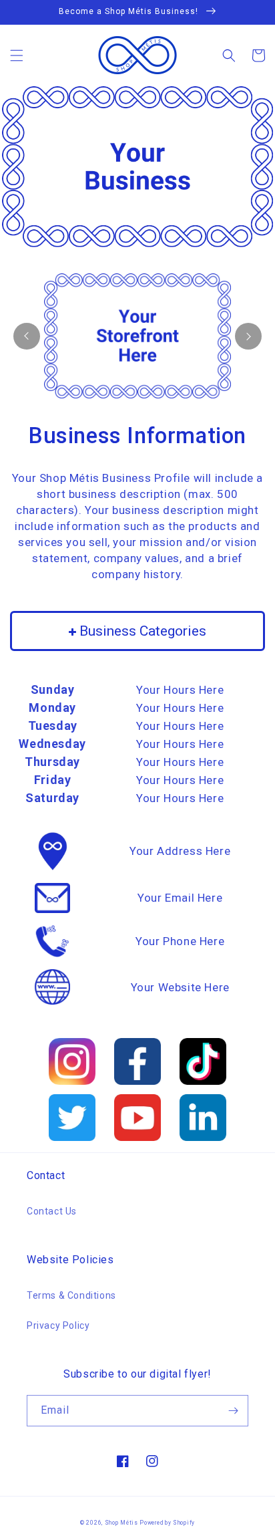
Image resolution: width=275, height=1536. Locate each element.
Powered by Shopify (167, 1522)
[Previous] (26, 336)
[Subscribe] (233, 1410)
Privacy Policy (58, 1325)
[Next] (248, 336)
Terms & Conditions (71, 1295)
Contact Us (52, 1211)
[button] (16, 55)
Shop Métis (121, 1522)
